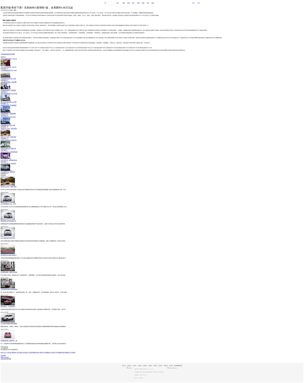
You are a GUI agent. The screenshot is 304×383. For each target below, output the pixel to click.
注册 (198, 3)
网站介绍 (124, 365)
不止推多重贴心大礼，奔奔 (8, 203)
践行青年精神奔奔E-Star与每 (9, 93)
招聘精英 (166, 365)
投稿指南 (145, 365)
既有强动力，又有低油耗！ (8, 306)
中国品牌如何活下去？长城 (8, 70)
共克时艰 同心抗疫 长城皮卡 (8, 255)
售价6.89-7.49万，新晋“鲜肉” (9, 186)
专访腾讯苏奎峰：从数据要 (8, 82)
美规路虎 (47, 352)
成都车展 (13, 352)
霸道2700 (42, 352)
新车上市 (3, 352)
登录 (193, 3)
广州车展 (8, 352)
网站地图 (171, 365)
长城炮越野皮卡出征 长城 (8, 117)
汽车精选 (72, 352)
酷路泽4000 (36, 352)
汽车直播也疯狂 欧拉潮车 (8, 54)
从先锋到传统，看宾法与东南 (9, 272)
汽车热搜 (24, 352)
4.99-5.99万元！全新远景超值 (9, 152)
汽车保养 (3, 355)
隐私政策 (129, 365)
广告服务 (134, 365)
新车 (133, 3)
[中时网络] (129, 368)
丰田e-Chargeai (5, 357)
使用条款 (150, 365)
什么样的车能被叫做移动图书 (9, 323)
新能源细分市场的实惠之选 (8, 221)
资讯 (123, 3)
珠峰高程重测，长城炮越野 (8, 105)
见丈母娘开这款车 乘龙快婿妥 (9, 289)
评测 (143, 3)
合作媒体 (140, 365)
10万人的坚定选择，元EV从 (9, 58)
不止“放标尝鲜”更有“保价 (8, 238)
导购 (138, 3)
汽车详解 (19, 352)
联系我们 (160, 365)
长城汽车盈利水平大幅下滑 (8, 140)
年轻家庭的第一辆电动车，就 (9, 340)
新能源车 (67, 352)
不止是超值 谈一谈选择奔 (8, 163)
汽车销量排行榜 (60, 352)
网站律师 (155, 365)
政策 (128, 3)
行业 (148, 3)
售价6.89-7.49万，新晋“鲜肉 (9, 128)
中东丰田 (52, 352)
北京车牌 (30, 352)
